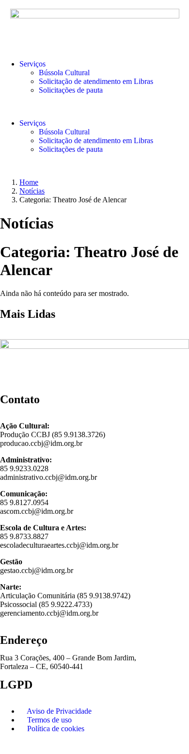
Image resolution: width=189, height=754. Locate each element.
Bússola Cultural (64, 72)
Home (28, 182)
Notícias (32, 191)
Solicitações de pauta (71, 90)
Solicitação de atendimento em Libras (96, 81)
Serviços (32, 64)
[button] (94, 106)
